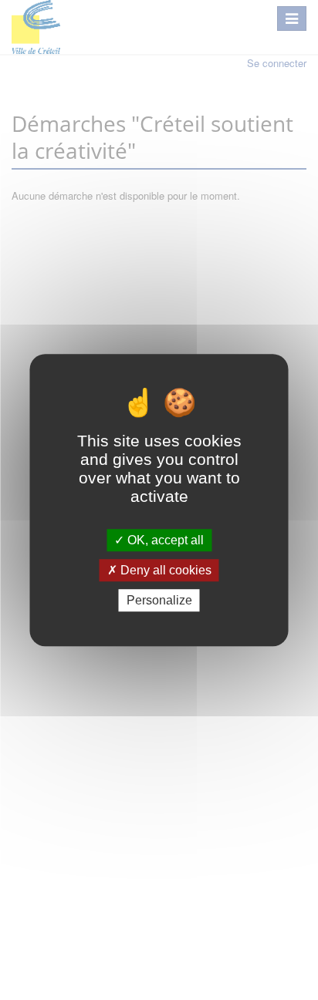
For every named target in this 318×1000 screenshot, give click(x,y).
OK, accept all (164, 540)
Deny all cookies (164, 570)
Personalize (159, 600)
